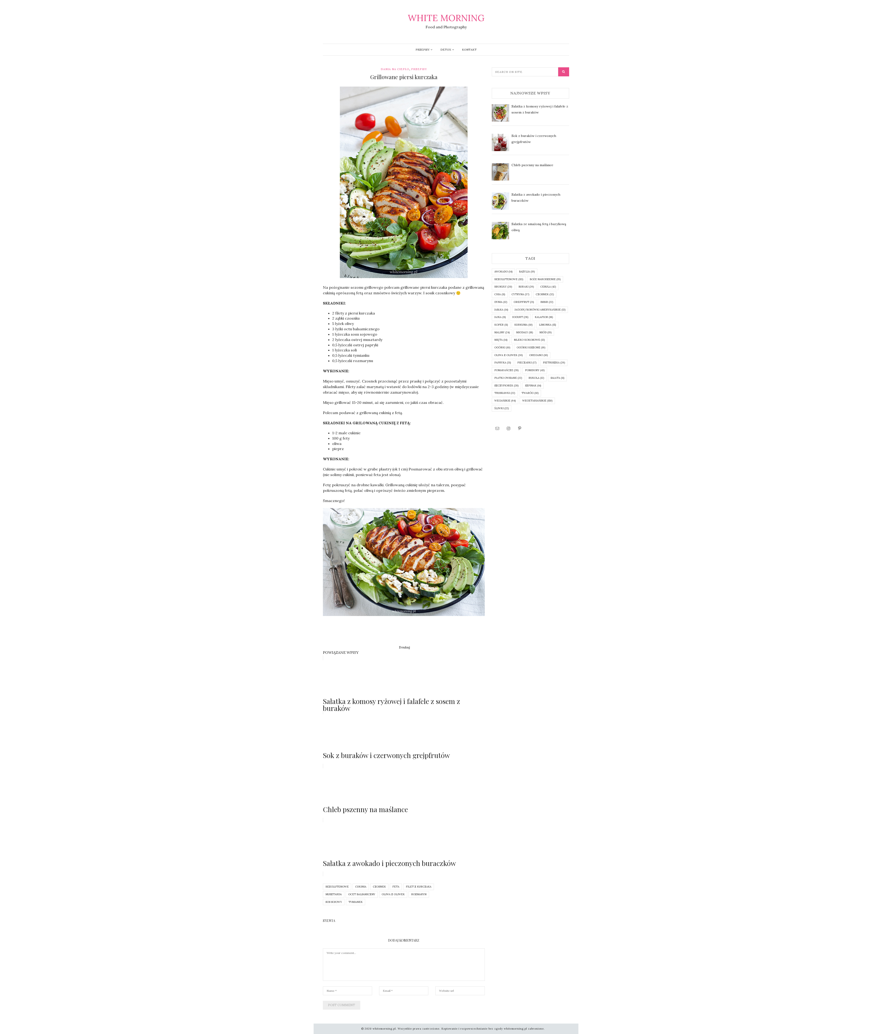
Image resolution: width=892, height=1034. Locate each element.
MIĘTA (500, 339)
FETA (395, 886)
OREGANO (538, 355)
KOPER (501, 324)
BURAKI (526, 286)
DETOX (445, 49)
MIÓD (545, 332)
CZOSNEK (379, 886)
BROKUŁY (503, 286)
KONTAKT (469, 49)
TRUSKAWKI (504, 393)
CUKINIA (360, 886)
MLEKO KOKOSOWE (529, 339)
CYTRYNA (520, 294)
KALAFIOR (544, 317)
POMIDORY (534, 370)
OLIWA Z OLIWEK (393, 894)
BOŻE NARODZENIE (545, 279)
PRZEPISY (423, 49)
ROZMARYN (418, 894)
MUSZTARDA (333, 894)
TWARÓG (529, 393)
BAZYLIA (527, 271)
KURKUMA (523, 324)
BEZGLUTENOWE (337, 886)
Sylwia (329, 920)
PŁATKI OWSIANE (508, 377)
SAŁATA (557, 377)
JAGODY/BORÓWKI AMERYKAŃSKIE (540, 309)
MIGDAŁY (524, 332)
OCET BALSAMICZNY (361, 894)
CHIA (499, 294)
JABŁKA (501, 309)
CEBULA (548, 286)
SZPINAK (533, 385)
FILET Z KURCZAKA (418, 886)
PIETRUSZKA (554, 362)
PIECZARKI (526, 362)
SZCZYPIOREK (506, 385)
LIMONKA (547, 324)
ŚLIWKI (501, 408)
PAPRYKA (502, 362)
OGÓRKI (502, 347)
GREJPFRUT (524, 302)
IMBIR (546, 302)
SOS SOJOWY (333, 902)
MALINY (502, 332)
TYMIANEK (355, 902)
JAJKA (500, 317)
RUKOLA (536, 377)
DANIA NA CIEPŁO (395, 69)
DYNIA (500, 302)
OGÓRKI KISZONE (531, 347)
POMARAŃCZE (506, 370)
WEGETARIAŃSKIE (537, 400)
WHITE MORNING (446, 17)
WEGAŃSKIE (505, 400)
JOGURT (520, 317)
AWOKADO (503, 271)
